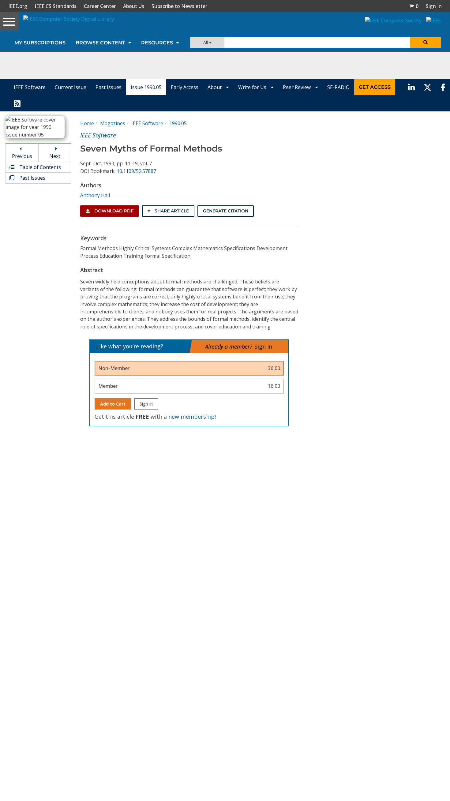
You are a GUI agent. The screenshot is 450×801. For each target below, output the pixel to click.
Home (87, 123)
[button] (414, 6)
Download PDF (113, 211)
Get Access (375, 87)
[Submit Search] (425, 42)
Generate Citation (225, 211)
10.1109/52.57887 (136, 171)
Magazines (112, 123)
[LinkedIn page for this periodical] (411, 87)
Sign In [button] (434, 6)
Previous (22, 156)
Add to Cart (113, 404)
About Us (133, 6)
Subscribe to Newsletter (179, 6)
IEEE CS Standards (56, 6)
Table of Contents (39, 167)
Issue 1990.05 (146, 87)
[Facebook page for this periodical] (443, 87)
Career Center (100, 6)
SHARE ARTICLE (171, 211)
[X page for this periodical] (427, 87)
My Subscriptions (40, 43)
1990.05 (178, 123)
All (206, 42)
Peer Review (297, 87)
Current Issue (70, 87)
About (215, 87)
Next (54, 156)
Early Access (184, 87)
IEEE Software (30, 87)
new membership (191, 416)
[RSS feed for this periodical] (17, 103)
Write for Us (253, 87)
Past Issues (109, 87)
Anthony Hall (95, 195)
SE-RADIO (338, 87)
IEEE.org (17, 6)
